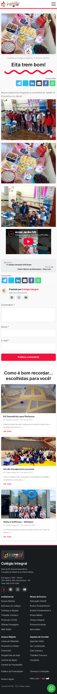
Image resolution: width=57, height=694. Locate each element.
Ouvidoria (34, 660)
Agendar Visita (37, 641)
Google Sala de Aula (10, 655)
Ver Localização (37, 646)
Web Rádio (6, 629)
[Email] (25, 280)
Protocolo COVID (9, 620)
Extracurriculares (38, 624)
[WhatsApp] (38, 280)
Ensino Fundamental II (40, 610)
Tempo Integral (37, 620)
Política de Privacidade (12, 671)
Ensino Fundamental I (40, 606)
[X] (11, 280)
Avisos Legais (7, 679)
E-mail (5, 340)
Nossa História (8, 601)
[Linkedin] (18, 280)
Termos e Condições (39, 671)
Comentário (8, 305)
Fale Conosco (36, 650)
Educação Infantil (38, 601)
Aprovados (35, 629)
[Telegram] (4, 280)
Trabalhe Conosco (9, 615)
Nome (5, 327)
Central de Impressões (11, 664)
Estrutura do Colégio (11, 606)
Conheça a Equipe (9, 610)
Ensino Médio (36, 615)
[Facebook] (31, 280)
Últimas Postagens (10, 624)
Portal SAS (6, 650)
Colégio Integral (30, 289)
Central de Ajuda (9, 660)
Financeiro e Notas (10, 646)
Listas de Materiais (10, 641)
